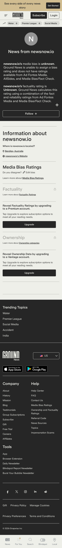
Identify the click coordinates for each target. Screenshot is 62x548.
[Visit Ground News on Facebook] (7, 491)
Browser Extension (12, 458)
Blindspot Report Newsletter (18, 468)
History (6, 395)
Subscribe (38, 15)
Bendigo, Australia (19, 55)
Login (53, 15)
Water (11, 23)
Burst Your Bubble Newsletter (18, 473)
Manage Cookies (39, 505)
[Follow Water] (16, 23)
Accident (8, 330)
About (6, 390)
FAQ (33, 395)
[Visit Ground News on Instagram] (25, 491)
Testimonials (9, 410)
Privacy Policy (18, 505)
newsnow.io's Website (16, 156)
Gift (4, 424)
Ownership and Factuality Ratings (44, 412)
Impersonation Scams (42, 432)
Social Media (51, 23)
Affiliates (7, 438)
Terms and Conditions (42, 516)
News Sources (38, 423)
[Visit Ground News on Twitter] (16, 491)
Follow (29, 113)
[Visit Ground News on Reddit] (46, 491)
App (5, 454)
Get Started (53, 5)
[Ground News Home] (18, 16)
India (6, 335)
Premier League (29, 23)
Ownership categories (29, 243)
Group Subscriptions (14, 414)
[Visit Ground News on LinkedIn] (35, 491)
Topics (34, 427)
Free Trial (7, 429)
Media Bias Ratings (32, 178)
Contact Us (37, 400)
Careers (7, 434)
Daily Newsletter (11, 463)
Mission (7, 400)
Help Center (37, 390)
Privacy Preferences (14, 516)
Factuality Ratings (27, 194)
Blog (5, 405)
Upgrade (29, 224)
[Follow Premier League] (39, 23)
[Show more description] (31, 105)
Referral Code (38, 418)
